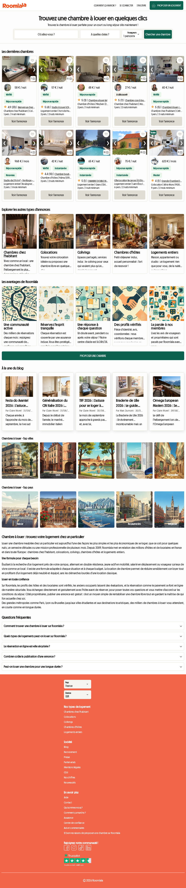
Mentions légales (72, 767)
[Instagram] (74, 848)
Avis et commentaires (74, 828)
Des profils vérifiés (127, 324)
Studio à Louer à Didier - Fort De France (70, 107)
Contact (68, 802)
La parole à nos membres (162, 326)
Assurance (68, 817)
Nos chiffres (69, 777)
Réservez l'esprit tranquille (52, 326)
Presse (67, 757)
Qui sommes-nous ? (73, 807)
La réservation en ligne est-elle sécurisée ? (27, 646)
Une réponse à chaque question (90, 326)
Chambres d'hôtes (127, 252)
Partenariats (69, 762)
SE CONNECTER (126, 5)
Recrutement (70, 752)
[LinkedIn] (88, 848)
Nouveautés (70, 782)
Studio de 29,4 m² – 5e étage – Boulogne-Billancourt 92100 (31, 180)
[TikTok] (81, 848)
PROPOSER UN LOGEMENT (169, 5)
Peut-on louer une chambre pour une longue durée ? (33, 666)
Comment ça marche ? (75, 812)
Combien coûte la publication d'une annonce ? (29, 656)
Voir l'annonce (19, 121)
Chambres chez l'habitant (15, 254)
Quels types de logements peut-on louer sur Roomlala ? (35, 636)
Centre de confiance (74, 823)
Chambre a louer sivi (97, 100)
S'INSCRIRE (141, 5)
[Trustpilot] (77, 864)
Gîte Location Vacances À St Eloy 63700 (132, 180)
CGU (66, 772)
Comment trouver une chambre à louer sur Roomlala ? (34, 625)
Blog (66, 747)
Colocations (49, 252)
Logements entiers (164, 252)
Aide (66, 797)
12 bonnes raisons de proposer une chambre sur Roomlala (92, 833)
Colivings (84, 252)
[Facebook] (66, 848)
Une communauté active (16, 326)
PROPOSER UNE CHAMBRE (93, 355)
